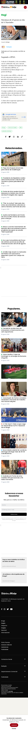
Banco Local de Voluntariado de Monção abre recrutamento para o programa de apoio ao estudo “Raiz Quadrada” (12, 229)
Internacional (5, 632)
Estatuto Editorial (6, 645)
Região (3, 623)
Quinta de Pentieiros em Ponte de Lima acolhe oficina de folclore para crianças (14, 216)
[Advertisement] (14, 281)
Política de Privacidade (7, 519)
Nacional (4, 630)
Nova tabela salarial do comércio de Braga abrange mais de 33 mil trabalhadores (12, 436)
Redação (4, 666)
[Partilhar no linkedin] (18, 136)
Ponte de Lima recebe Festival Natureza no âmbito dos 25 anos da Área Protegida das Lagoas (13, 193)
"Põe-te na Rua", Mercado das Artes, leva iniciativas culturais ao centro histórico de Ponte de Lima (12, 205)
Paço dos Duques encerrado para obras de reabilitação (14, 153)
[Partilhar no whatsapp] (14, 136)
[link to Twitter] (8, 609)
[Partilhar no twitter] (10, 136)
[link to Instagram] (4, 609)
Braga (3, 621)
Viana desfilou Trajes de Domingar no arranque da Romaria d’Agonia (13, 340)
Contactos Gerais (6, 659)
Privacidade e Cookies (6, 685)
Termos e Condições (6, 686)
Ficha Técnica (5, 642)
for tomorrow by (7, 691)
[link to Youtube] (11, 609)
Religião (3, 628)
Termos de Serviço (20, 519)
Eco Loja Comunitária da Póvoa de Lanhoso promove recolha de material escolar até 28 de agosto (13, 242)
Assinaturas (4, 647)
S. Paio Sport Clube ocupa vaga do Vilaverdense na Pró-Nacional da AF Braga (12, 410)
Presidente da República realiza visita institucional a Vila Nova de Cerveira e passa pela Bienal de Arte (13, 180)
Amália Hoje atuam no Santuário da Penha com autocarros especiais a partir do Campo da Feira (12, 254)
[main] (14, 298)
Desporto (4, 625)
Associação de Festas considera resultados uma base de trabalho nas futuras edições (13, 384)
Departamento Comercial (9, 671)
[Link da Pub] (14, 2)
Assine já (14, 725)
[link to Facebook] (1, 609)
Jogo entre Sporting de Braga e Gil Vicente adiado (12, 366)
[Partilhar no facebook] (5, 136)
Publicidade (4, 649)
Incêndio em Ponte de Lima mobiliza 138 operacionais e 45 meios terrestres (13, 462)
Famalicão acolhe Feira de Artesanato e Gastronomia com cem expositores (14, 314)
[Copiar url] (22, 136)
